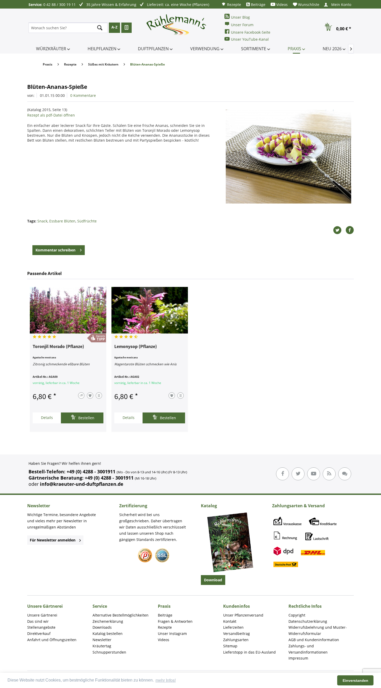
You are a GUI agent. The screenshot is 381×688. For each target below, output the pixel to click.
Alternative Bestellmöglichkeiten (121, 615)
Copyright (296, 615)
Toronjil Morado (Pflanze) (58, 346)
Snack (42, 221)
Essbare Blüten (62, 221)
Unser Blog (240, 17)
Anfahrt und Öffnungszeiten (51, 639)
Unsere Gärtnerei (42, 615)
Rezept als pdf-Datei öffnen (51, 115)
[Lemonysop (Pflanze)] (149, 310)
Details (47, 417)
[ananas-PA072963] (288, 156)
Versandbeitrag (236, 633)
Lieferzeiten (233, 627)
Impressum (298, 658)
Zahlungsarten (236, 639)
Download (213, 579)
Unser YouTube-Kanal (250, 39)
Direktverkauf (39, 633)
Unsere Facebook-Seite (250, 32)
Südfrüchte (87, 221)
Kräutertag (102, 645)
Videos (281, 4)
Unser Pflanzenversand (243, 615)
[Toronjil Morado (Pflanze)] (68, 310)
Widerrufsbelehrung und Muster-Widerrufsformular (317, 630)
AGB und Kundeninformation (313, 639)
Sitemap (230, 645)
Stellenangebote (41, 627)
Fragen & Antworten (175, 621)
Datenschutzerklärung (307, 621)
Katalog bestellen (108, 633)
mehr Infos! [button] (166, 680)
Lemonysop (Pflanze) (135, 346)
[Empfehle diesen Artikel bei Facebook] (349, 230)
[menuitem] (231, 4)
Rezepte (233, 4)
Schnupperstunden (109, 652)
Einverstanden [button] (355, 680)
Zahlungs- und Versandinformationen (308, 649)
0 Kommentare (83, 95)
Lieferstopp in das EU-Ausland (249, 652)
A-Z (114, 27)
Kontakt (229, 621)
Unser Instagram (172, 633)
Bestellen (85, 417)
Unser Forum (242, 24)
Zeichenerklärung (108, 621)
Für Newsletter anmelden (52, 540)
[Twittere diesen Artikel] (339, 230)
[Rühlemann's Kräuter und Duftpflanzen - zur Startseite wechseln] (176, 27)
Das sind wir (38, 621)
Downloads (102, 627)
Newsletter (102, 639)
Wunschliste (308, 4)
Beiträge (257, 4)
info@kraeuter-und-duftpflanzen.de (81, 484)
